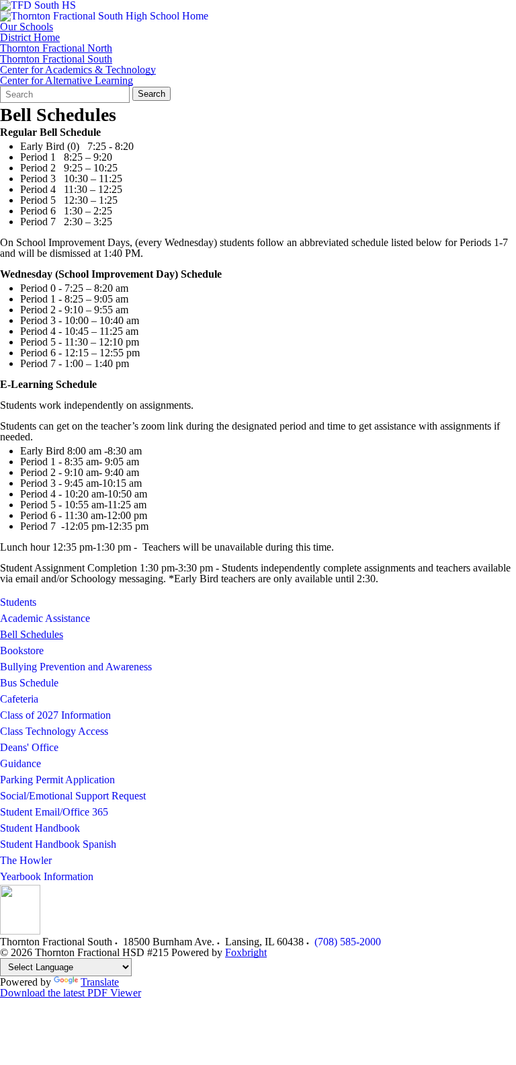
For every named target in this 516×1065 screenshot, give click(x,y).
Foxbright (246, 952)
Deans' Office (29, 747)
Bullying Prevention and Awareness (76, 666)
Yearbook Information (46, 876)
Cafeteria (19, 699)
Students (18, 602)
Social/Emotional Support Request (73, 795)
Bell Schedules (31, 634)
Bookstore (22, 650)
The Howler (26, 860)
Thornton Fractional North (56, 48)
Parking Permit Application (57, 779)
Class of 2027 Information (55, 715)
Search (151, 94)
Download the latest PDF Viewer (70, 992)
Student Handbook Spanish (58, 844)
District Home (30, 37)
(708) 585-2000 (347, 941)
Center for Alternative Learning (66, 80)
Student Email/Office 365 (54, 812)
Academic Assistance (45, 618)
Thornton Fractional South (56, 59)
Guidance (20, 763)
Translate (100, 982)
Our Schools (26, 27)
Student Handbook (40, 828)
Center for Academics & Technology (78, 70)
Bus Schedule (29, 682)
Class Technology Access (54, 731)
